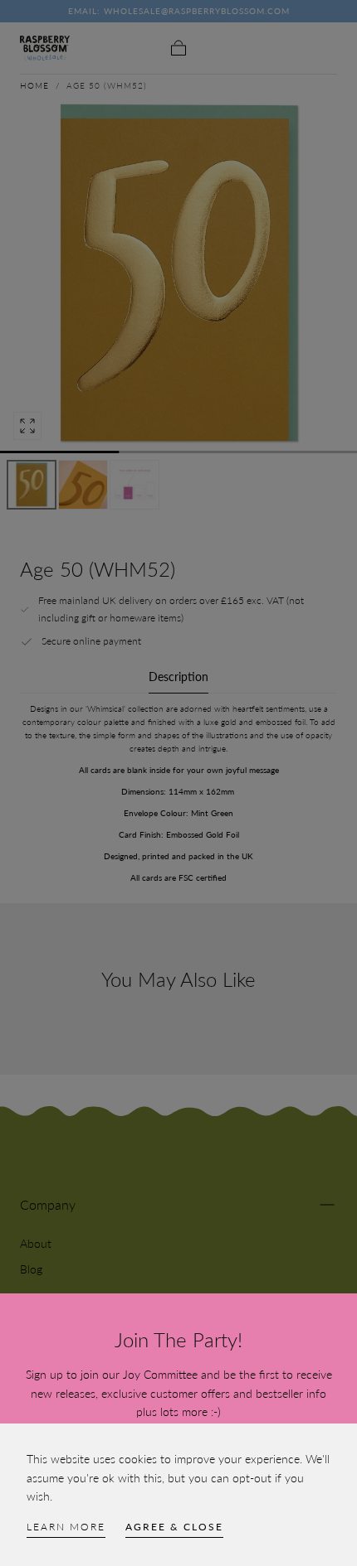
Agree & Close (174, 1526)
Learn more (66, 1526)
